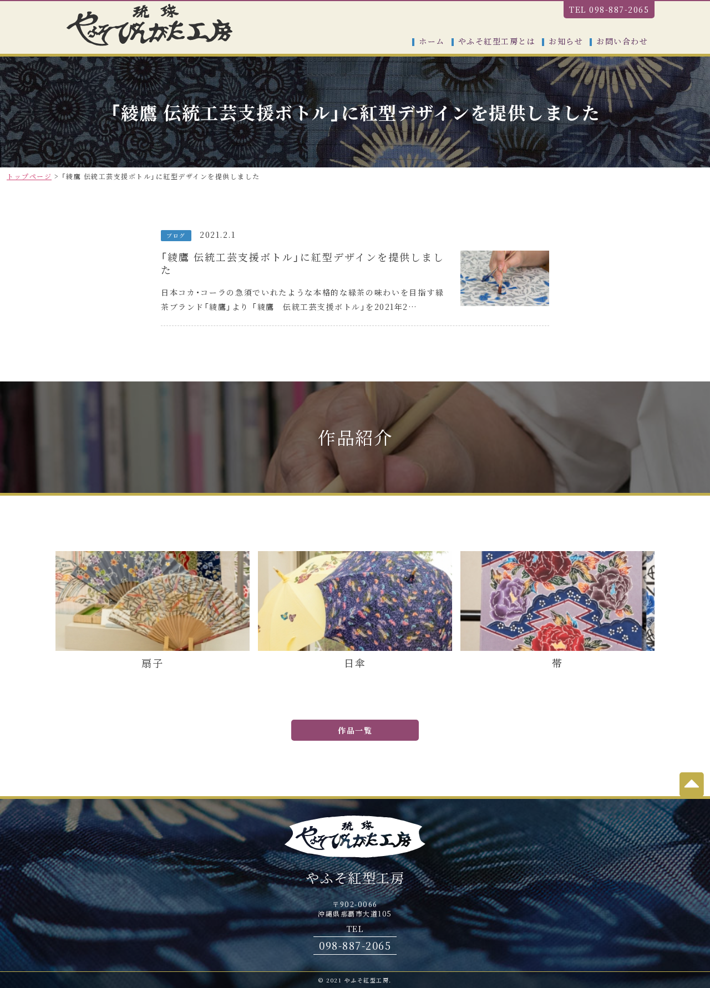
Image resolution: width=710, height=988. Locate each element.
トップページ (29, 176)
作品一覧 (355, 730)
